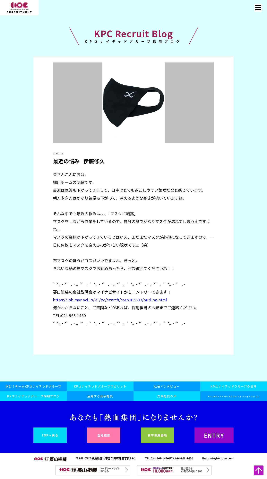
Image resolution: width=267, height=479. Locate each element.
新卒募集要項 (157, 435)
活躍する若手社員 (100, 396)
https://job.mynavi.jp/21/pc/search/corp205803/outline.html (110, 300)
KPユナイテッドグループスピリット (100, 386)
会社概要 (103, 435)
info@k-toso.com (222, 458)
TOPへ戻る (50, 435)
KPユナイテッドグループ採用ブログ (33, 396)
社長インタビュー (167, 386)
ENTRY (214, 435)
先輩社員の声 (167, 396)
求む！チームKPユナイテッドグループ (33, 386)
